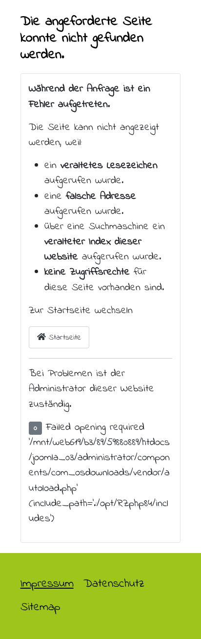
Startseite (63, 337)
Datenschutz (113, 584)
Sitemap (40, 607)
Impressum (47, 584)
